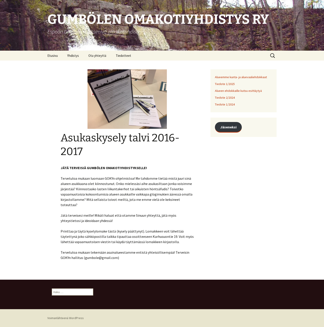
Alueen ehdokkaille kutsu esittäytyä (238, 91)
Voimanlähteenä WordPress (65, 318)
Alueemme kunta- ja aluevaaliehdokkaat (241, 77)
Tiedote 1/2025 (225, 84)
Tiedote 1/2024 (225, 104)
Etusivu (52, 56)
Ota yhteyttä (97, 56)
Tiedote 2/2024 (225, 98)
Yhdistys (73, 56)
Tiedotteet (123, 56)
